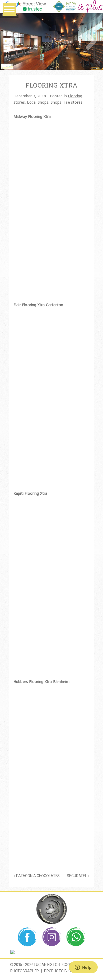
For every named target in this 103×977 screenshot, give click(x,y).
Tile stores (73, 102)
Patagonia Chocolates (38, 876)
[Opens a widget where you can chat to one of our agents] (83, 967)
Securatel (77, 876)
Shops (56, 102)
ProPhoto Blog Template (68, 971)
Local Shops (37, 102)
